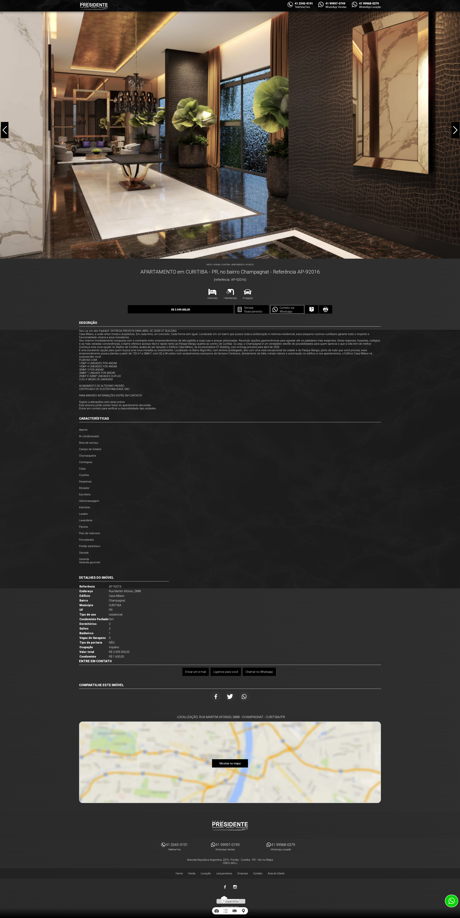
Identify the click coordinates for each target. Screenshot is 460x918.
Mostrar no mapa (230, 763)
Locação (206, 873)
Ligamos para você (225, 672)
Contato (257, 873)
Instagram (235, 887)
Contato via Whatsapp (287, 309)
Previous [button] (4, 130)
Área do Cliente (276, 873)
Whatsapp (244, 696)
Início (209, 265)
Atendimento (451, 901)
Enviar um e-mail (195, 672)
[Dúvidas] (311, 309)
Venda (191, 873)
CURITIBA (226, 265)
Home (179, 873)
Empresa (243, 873)
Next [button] (455, 130)
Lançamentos (224, 873)
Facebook (216, 696)
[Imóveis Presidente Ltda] (94, 6)
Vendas (216, 265)
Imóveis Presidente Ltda (230, 825)
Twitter (230, 696)
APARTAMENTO (237, 265)
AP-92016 (250, 265)
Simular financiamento (253, 309)
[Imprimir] (325, 309)
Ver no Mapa (265, 859)
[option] (230, 129)
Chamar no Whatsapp (259, 672)
